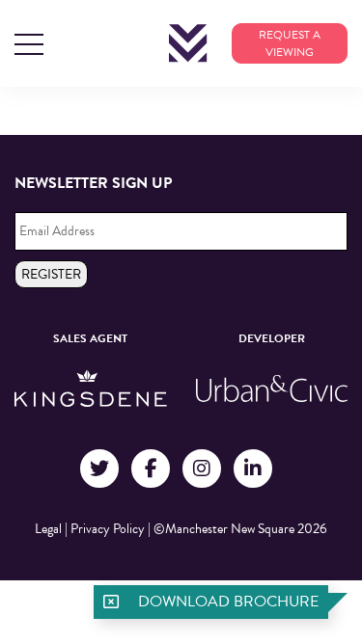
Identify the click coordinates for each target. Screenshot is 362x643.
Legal (48, 529)
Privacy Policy (107, 529)
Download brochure (228, 601)
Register (51, 274)
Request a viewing (289, 43)
